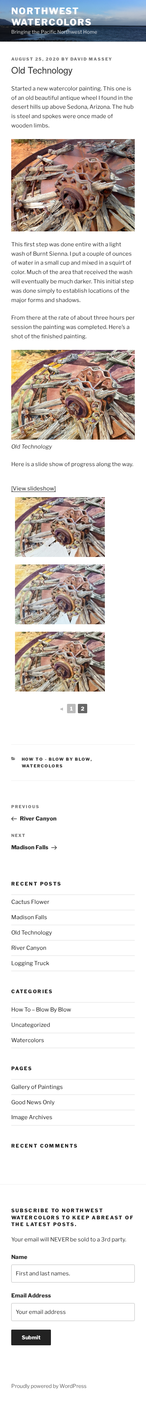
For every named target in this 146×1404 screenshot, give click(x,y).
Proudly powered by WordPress (48, 1386)
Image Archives (31, 1117)
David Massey (91, 59)
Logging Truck (30, 963)
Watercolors (43, 766)
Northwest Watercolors (51, 17)
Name (19, 1257)
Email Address (31, 1295)
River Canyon (28, 948)
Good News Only (33, 1102)
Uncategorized (30, 1025)
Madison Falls (29, 917)
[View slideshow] (33, 488)
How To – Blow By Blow (41, 1009)
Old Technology (31, 932)
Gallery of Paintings (37, 1087)
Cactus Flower (30, 902)
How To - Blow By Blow (56, 759)
